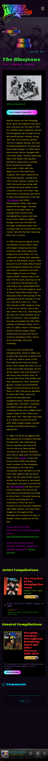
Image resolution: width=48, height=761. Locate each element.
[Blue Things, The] (12, 43)
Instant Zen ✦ (38, 51)
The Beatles (13, 200)
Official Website (14, 104)
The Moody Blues (17, 754)
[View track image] (16, 609)
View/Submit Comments (20, 112)
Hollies (22, 458)
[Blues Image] (35, 43)
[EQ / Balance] (45, 753)
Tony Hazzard (17, 486)
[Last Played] (31, 753)
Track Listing (12, 672)
